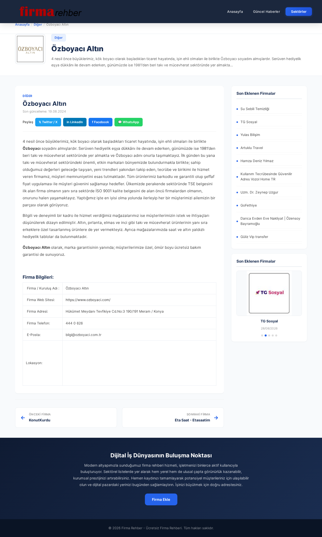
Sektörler (298, 12)
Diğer (38, 24)
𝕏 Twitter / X (48, 122)
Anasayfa (235, 12)
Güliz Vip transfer (254, 237)
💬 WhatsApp (128, 122)
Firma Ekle (161, 499)
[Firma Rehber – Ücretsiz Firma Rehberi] (50, 11)
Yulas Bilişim (250, 135)
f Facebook (100, 122)
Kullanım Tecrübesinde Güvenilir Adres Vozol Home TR (266, 176)
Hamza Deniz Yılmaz (256, 161)
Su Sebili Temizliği (254, 109)
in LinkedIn (75, 122)
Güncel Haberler (266, 12)
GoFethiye (248, 205)
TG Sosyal (248, 122)
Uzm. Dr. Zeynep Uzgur (259, 192)
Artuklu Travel (251, 148)
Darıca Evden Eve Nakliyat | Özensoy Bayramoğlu (270, 221)
